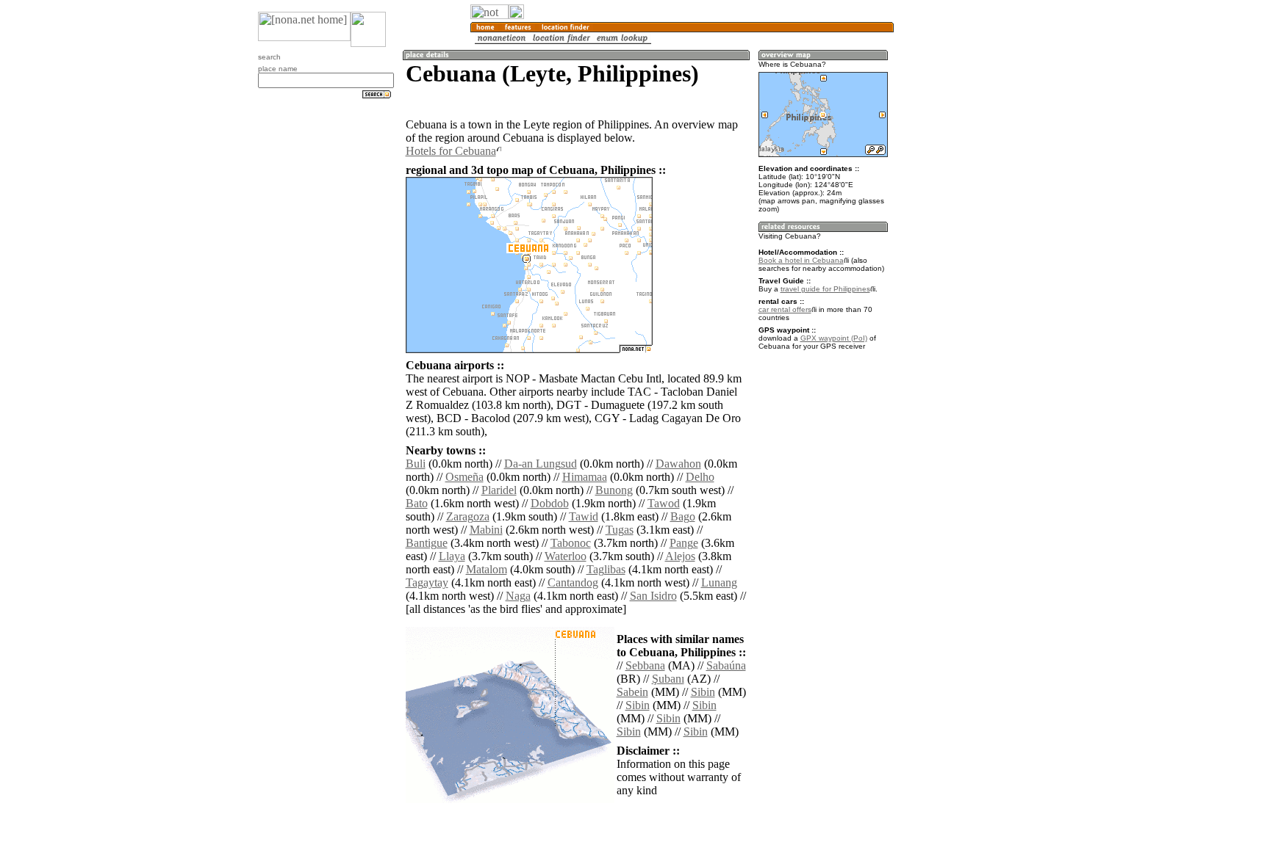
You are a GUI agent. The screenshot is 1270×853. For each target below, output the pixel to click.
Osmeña (464, 477)
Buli (416, 463)
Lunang (719, 582)
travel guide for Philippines (825, 289)
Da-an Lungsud (540, 463)
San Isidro (653, 595)
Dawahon (678, 463)
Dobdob (550, 503)
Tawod (663, 503)
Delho (700, 477)
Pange (684, 543)
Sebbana (645, 665)
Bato (417, 503)
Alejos (680, 556)
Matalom (486, 569)
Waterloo (565, 556)
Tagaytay (427, 582)
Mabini (486, 529)
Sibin (703, 692)
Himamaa (584, 477)
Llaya (452, 556)
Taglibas (605, 569)
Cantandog (573, 582)
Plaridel (499, 490)
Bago (682, 516)
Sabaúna (726, 665)
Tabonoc (570, 543)
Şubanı (668, 678)
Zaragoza (467, 516)
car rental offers (784, 309)
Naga (518, 595)
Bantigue (427, 543)
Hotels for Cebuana (451, 151)
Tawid (583, 516)
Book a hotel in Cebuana (801, 260)
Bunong (614, 490)
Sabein (632, 692)
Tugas (620, 529)
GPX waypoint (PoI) (833, 338)
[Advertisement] (964, 242)
